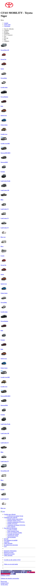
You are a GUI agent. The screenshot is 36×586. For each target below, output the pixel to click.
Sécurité (6, 538)
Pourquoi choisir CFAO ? (14, 520)
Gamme (6, 23)
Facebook (24, 572)
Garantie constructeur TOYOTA (16, 522)
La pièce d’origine (12, 529)
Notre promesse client (13, 531)
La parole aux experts (13, 534)
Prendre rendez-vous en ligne (15, 519)
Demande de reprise (9, 554)
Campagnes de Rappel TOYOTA (16, 525)
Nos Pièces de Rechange (10, 528)
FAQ (5, 546)
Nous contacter (11, 526)
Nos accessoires (11, 537)
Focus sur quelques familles (14, 532)
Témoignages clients (12, 535)
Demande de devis (16, 572)
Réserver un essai (26, 571)
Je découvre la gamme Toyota (15, 516)
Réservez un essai (8, 552)
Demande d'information (10, 551)
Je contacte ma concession (11, 545)
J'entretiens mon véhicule (10, 517)
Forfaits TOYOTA (12, 523)
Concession (7, 26)
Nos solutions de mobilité (10, 540)
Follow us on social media (11, 564)
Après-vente (7, 24)
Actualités (6, 542)
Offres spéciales (8, 543)
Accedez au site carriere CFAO (12, 559)
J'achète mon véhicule (10, 514)
